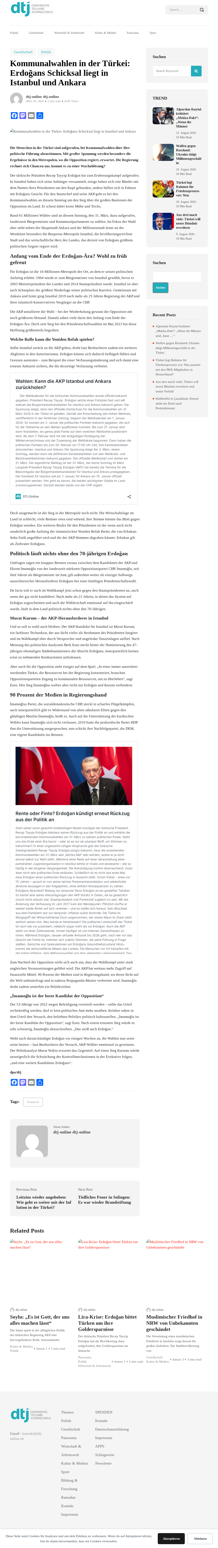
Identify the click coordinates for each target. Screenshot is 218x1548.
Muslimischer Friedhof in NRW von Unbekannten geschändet (174, 1323)
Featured (33, 1102)
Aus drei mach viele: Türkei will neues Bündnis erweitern (188, 221)
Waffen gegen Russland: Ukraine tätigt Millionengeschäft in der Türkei (177, 347)
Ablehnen (200, 1538)
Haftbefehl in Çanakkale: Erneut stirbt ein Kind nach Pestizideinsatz (177, 403)
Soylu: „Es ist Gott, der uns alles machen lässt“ (39, 1320)
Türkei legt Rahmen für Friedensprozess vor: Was (187, 189)
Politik (14, 32)
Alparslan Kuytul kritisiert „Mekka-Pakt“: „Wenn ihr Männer (188, 117)
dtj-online (21, 1309)
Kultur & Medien (105, 32)
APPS (99, 1446)
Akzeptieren (171, 1538)
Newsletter (103, 1463)
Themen (67, 1412)
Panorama (133, 32)
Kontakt (67, 1506)
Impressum (69, 1514)
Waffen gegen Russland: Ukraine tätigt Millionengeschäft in (188, 154)
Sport (153, 32)
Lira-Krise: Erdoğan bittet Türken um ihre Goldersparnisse (107, 1323)
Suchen (159, 262)
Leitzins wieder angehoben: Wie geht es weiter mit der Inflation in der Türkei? (43, 1202)
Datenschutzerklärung (109, 1429)
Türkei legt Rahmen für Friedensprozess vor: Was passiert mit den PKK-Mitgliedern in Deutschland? (178, 367)
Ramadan (68, 1497)
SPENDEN (103, 1412)
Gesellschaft (36, 32)
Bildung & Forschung (69, 1484)
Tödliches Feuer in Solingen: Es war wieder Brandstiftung (104, 1200)
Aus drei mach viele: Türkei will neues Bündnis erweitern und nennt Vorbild (177, 386)
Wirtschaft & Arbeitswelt (69, 32)
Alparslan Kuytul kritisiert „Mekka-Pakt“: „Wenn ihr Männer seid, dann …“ (178, 331)
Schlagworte (104, 1455)
